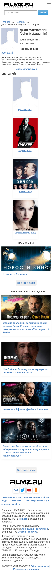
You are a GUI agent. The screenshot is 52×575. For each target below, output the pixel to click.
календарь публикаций (38, 501)
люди (4, 501)
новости (17, 497)
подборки (17, 501)
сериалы (37, 497)
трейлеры (6, 497)
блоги (46, 497)
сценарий (7, 52)
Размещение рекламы (26, 569)
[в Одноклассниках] (36, 490)
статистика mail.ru (10, 504)
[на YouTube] (29, 490)
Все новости (26, 282)
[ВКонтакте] (16, 490)
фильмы (27, 497)
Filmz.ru (23, 519)
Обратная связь (39, 566)
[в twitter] (22, 490)
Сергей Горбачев (27, 532)
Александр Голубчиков (34, 529)
